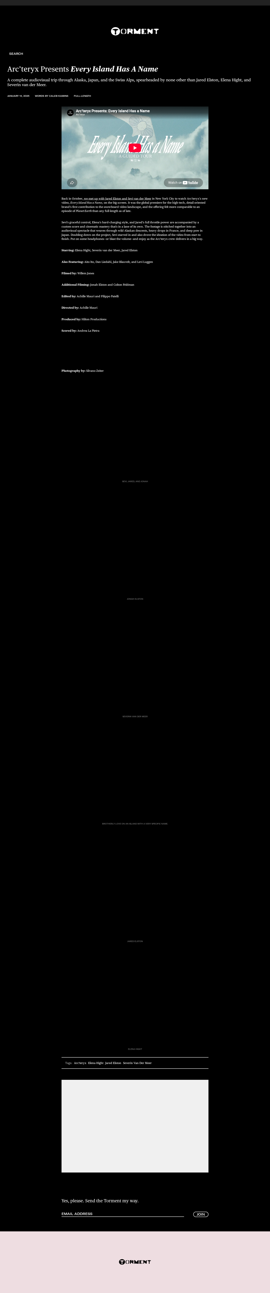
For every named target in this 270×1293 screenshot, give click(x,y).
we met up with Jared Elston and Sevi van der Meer (117, 198)
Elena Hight (95, 1063)
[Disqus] (135, 1126)
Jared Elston (113, 1063)
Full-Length (82, 96)
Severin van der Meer (137, 1063)
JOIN (201, 1214)
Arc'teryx (80, 1063)
